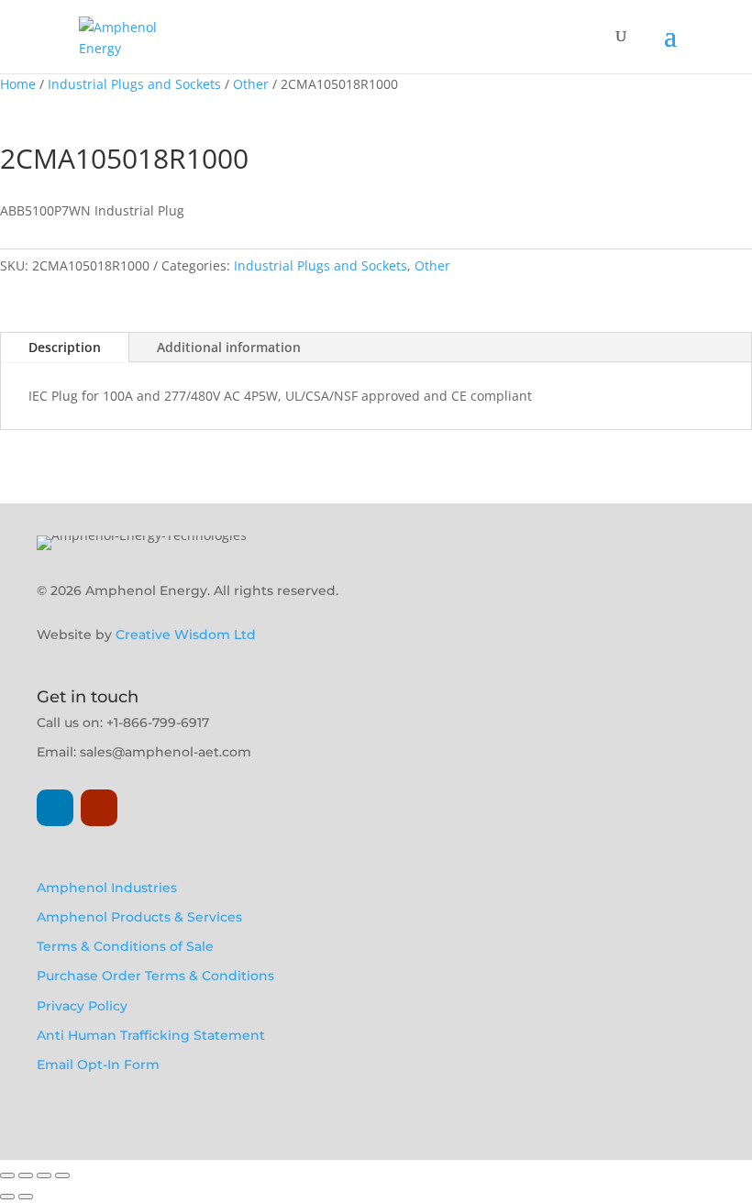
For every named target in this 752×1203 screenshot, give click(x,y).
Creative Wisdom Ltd (186, 634)
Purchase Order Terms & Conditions (155, 975)
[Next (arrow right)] (25, 1196)
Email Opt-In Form (98, 1064)
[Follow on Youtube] (99, 807)
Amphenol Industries (107, 887)
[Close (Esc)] (62, 1175)
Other (251, 84)
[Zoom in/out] (7, 1175)
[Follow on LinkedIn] (55, 807)
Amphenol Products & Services (139, 917)
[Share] (44, 1175)
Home (18, 84)
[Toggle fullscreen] (25, 1175)
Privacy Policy (82, 1006)
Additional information (229, 347)
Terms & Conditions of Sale (125, 946)
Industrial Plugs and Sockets (134, 84)
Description (64, 347)
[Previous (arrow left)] (7, 1196)
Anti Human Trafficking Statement (151, 1035)
